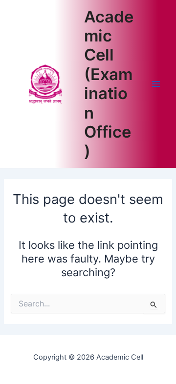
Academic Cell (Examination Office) (108, 84)
